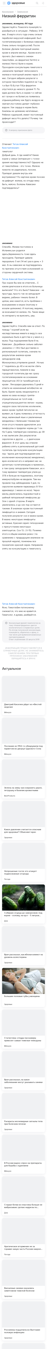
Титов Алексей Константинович (18, 279)
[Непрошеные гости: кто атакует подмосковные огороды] (23, 862)
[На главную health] (17, 3)
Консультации (8, 12)
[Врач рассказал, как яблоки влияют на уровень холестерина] (23, 945)
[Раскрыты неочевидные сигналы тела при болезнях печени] (23, 1112)
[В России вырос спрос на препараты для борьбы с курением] (23, 1154)
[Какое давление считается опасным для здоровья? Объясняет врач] (23, 820)
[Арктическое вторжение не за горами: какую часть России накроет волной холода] (23, 1237)
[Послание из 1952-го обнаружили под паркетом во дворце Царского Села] (23, 737)
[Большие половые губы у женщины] (23, 987)
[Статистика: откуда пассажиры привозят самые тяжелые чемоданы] (23, 1029)
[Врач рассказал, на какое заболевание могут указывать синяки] (23, 1070)
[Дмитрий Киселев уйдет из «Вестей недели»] (23, 695)
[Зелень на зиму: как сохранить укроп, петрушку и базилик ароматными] (23, 778)
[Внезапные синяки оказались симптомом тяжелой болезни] (23, 1279)
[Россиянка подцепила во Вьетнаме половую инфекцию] (23, 1321)
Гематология (22, 12)
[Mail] (8, 3)
